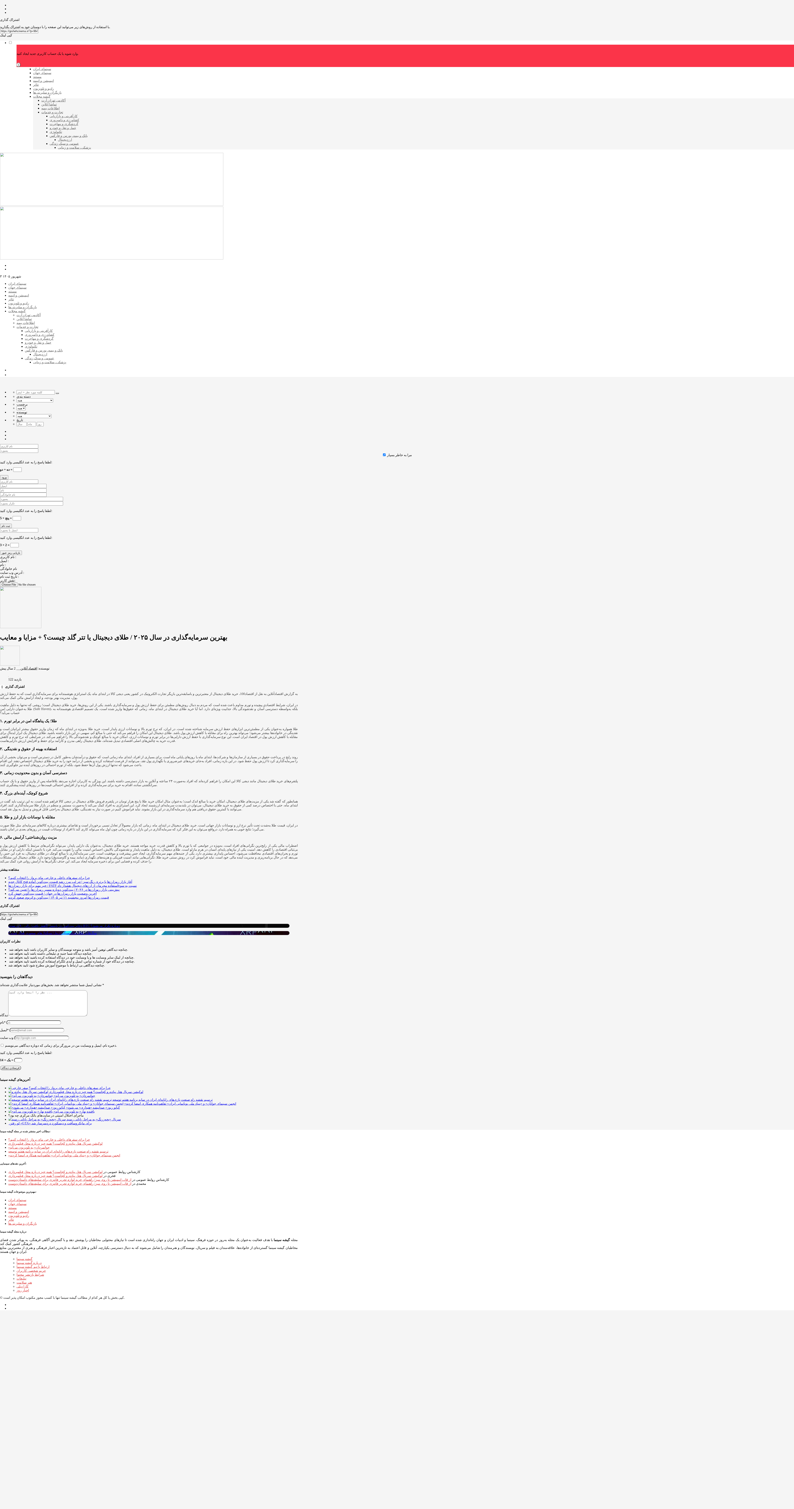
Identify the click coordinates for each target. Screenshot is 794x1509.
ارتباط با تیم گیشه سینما (33, 1267)
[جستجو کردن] (57, 393)
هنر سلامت (24, 1282)
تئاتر (11, 1219)
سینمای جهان (17, 1204)
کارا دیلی (23, 1286)
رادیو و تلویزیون (18, 1215)
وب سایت (6, 1037)
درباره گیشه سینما (29, 1263)
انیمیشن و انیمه (18, 1212)
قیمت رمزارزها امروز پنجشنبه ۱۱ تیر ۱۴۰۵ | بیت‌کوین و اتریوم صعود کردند (58, 897)
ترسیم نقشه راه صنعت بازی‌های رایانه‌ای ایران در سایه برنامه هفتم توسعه (58, 1151)
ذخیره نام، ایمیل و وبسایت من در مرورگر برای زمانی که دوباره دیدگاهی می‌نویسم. (61, 1045)
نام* (3, 1022)
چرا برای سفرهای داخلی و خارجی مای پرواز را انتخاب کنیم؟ (49, 878)
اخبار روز (23, 1290)
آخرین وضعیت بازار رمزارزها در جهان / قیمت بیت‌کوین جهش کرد (52, 893)
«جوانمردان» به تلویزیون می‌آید (29, 1147)
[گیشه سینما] (111, 204)
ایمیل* (4, 1030)
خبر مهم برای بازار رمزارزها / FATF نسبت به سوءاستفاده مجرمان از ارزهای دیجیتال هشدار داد (72, 885)
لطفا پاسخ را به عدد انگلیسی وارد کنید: (26, 462)
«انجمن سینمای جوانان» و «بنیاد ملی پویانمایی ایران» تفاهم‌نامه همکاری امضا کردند (64, 1155)
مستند (12, 1208)
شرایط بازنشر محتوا (30, 1274)
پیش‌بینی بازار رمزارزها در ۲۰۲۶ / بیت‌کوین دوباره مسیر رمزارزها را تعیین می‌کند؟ (64, 889)
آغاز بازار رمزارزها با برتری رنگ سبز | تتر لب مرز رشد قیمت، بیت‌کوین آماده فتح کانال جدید (70, 882)
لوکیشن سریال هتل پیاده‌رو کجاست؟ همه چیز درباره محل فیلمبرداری (55, 1143)
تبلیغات (21, 1278)
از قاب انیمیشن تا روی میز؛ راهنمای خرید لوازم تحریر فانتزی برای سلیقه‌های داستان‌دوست (69, 1179)
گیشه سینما (24, 1259)
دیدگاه (4, 1015)
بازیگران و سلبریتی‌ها (22, 1223)
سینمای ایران (17, 1200)
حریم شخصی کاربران (31, 1270)
